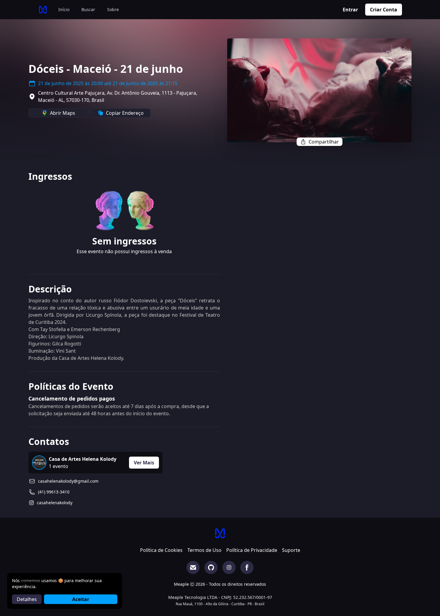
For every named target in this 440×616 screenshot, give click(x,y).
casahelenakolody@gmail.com (68, 481)
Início (63, 9)
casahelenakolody (54, 502)
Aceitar (80, 599)
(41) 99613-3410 (53, 492)
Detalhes (27, 599)
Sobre (113, 9)
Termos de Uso (204, 550)
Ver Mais (144, 462)
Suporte (291, 550)
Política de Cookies (161, 550)
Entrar (350, 9)
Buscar (88, 9)
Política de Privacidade (251, 550)
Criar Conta (383, 9)
